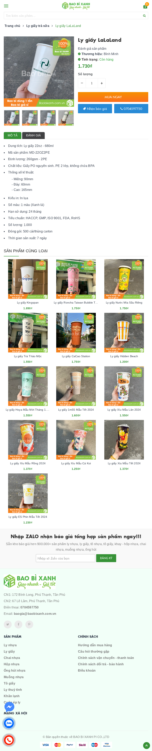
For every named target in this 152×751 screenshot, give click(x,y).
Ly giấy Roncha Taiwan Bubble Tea (76, 302)
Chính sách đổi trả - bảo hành (101, 664)
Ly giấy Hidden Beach (124, 356)
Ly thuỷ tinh (13, 689)
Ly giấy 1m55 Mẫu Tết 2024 (76, 409)
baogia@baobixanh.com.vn (35, 613)
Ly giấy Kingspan (28, 302)
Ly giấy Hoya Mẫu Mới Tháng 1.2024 (29, 409)
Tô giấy (9, 683)
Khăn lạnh (12, 696)
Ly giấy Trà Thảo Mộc (28, 356)
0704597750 (132, 108)
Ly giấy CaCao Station (76, 356)
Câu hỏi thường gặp (93, 651)
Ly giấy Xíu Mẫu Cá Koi (76, 463)
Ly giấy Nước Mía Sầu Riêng (124, 302)
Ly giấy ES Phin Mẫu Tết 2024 (28, 516)
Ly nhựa (10, 645)
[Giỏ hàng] (145, 7)
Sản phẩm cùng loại (26, 251)
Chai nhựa (12, 658)
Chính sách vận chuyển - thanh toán (106, 658)
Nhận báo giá (96, 108)
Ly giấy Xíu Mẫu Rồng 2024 (28, 463)
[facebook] (18, 624)
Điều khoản (87, 670)
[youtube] (29, 624)
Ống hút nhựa (14, 670)
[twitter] (8, 624)
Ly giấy (9, 651)
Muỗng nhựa (14, 677)
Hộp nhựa (11, 664)
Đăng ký (106, 558)
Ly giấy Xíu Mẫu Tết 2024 (124, 463)
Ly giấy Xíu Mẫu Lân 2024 (124, 409)
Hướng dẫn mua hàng (95, 645)
